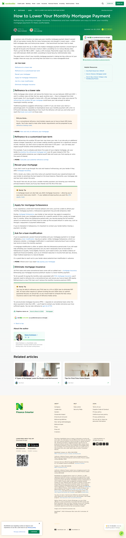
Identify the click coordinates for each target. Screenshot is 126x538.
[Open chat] (121, 533)
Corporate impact (59, 414)
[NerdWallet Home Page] (8, 3)
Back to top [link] (20, 323)
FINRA (86, 486)
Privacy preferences (99, 417)
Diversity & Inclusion (60, 417)
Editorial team (58, 424)
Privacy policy (97, 412)
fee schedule (71, 492)
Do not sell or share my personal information (100, 420)
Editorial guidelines (60, 419)
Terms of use (97, 407)
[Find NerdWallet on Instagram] (100, 444)
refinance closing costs (24, 125)
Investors (57, 432)
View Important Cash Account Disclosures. (71, 497)
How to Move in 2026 (36, 311)
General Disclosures (62, 492)
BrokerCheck (85, 492)
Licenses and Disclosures (74, 453)
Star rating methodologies (62, 422)
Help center (77, 407)
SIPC (89, 486)
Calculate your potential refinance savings (34, 159)
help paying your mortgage (45, 262)
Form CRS (72, 489)
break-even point (26, 112)
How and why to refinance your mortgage (34, 131)
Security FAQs (78, 409)
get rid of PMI (47, 306)
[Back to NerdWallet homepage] (15, 10)
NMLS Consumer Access (60, 453)
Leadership (57, 409)
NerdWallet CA (76, 529)
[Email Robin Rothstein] (26, 337)
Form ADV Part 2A (80, 489)
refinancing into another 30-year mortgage (28, 100)
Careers (56, 412)
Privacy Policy (58, 490)
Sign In (110, 3)
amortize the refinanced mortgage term (33, 152)
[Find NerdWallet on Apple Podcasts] (104, 444)
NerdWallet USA (62, 529)
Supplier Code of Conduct (101, 409)
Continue (34, 531)
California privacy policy (100, 414)
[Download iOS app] (21, 445)
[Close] (123, 524)
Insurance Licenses (79, 463)
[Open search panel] (103, 4)
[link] (45, 67)
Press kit (57, 429)
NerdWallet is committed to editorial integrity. (97, 60)
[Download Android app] (33, 445)
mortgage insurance (69, 270)
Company (57, 407)
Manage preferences (19, 531)
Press (56, 427)
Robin (30, 335)
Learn (30, 10)
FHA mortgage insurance (62, 276)
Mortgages (21, 10)
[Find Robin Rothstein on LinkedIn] (28, 337)
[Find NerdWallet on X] (94, 444)
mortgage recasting (24, 170)
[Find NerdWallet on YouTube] (97, 444)
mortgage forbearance (26, 214)
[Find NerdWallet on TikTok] (107, 444)
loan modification (28, 239)
